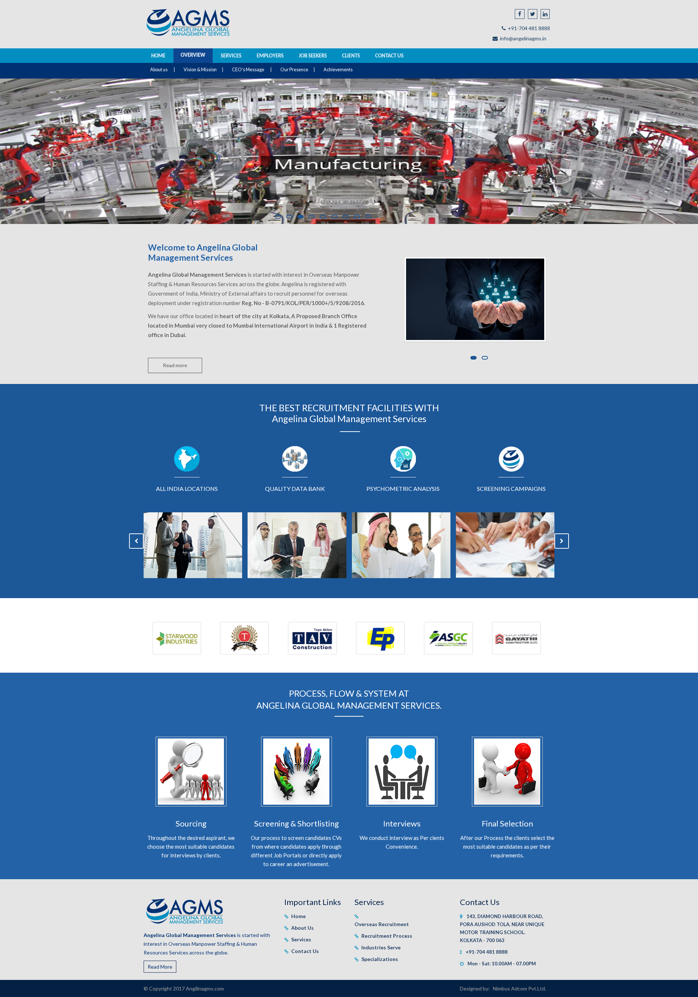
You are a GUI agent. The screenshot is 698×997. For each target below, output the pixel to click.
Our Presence (294, 69)
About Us (302, 928)
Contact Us (305, 951)
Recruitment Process (386, 936)
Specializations (379, 959)
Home (298, 916)
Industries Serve (381, 947)
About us (159, 69)
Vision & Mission (200, 69)
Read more (175, 365)
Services (301, 939)
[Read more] (175, 358)
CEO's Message (248, 69)
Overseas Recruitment (381, 924)
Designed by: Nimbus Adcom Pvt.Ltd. (503, 988)
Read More (160, 967)
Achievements (338, 69)
